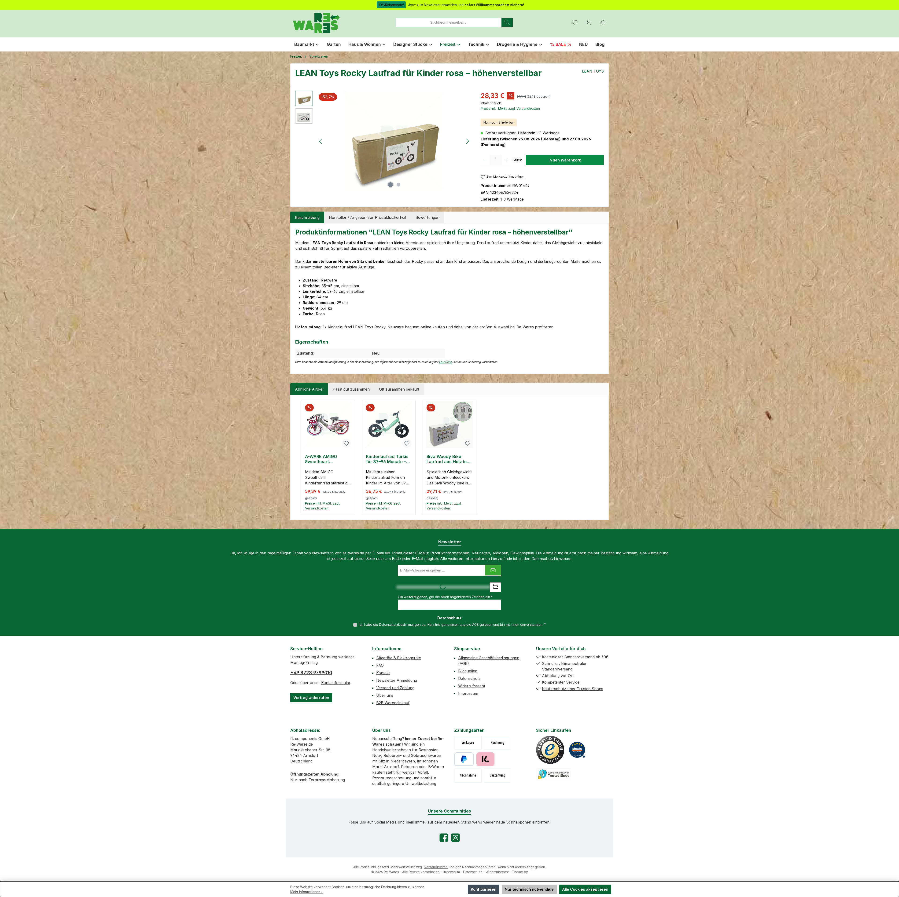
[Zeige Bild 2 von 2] (398, 185)
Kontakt (383, 672)
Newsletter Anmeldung (396, 680)
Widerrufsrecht (471, 686)
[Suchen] (507, 22)
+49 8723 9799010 (311, 672)
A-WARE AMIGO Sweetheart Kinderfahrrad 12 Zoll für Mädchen (327, 459)
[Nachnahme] (468, 776)
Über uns (384, 695)
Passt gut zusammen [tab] (351, 389)
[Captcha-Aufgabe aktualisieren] (495, 587)
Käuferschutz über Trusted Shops (572, 688)
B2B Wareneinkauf (392, 702)
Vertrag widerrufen (311, 697)
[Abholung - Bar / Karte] (497, 776)
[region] (383, 141)
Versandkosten (436, 867)
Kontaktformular (335, 682)
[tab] (307, 217)
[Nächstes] (467, 141)
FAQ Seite (445, 362)
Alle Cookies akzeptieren (585, 889)
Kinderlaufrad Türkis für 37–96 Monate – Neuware (387, 459)
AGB (475, 624)
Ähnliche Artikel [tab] (309, 389)
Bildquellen (467, 671)
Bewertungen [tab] (427, 217)
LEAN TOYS (593, 71)
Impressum (468, 693)
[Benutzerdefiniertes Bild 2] (577, 750)
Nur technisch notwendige (529, 889)
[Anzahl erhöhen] (506, 160)
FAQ (380, 665)
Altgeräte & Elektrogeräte (398, 657)
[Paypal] (464, 759)
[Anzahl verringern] (485, 160)
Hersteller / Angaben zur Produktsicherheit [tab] (367, 217)
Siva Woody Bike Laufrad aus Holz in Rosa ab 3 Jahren (447, 459)
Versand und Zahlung (395, 687)
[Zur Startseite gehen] (316, 22)
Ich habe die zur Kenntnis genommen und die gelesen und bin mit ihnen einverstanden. (452, 624)
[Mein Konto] (589, 22)
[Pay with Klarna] (485, 759)
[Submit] (493, 570)
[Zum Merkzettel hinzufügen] (346, 443)
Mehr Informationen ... (306, 892)
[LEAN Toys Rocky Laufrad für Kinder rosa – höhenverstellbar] (394, 141)
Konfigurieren (483, 889)
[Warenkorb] (603, 22)
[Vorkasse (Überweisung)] (468, 743)
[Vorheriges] (320, 141)
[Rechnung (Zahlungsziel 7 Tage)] (497, 743)
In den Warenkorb (565, 160)
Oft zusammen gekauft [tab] (399, 389)
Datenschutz (469, 678)
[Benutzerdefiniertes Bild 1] (550, 750)
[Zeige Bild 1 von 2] (390, 184)
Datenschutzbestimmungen (400, 624)
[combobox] (449, 22)
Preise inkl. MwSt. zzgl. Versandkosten (510, 108)
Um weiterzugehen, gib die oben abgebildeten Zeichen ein (445, 597)
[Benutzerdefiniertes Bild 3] (553, 774)
